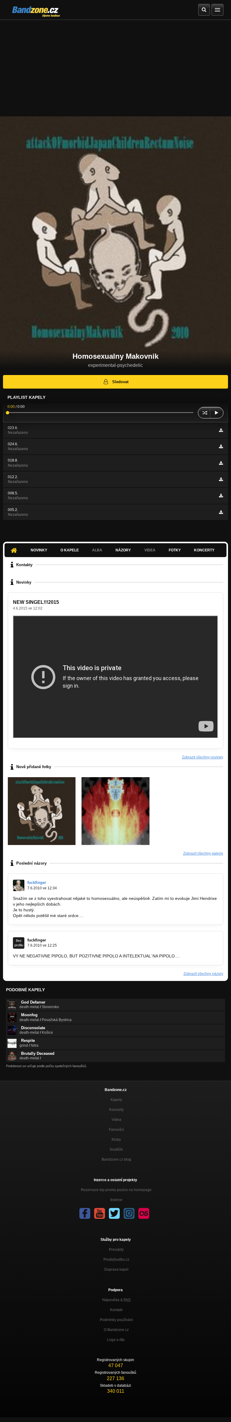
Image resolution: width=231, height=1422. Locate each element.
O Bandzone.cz (116, 1330)
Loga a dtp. (116, 1340)
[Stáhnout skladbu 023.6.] (221, 430)
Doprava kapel (116, 1269)
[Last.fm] (143, 1213)
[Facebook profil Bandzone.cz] (84, 1213)
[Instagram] (129, 1213)
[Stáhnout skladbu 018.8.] (221, 463)
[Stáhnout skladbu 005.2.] (221, 512)
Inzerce (116, 1200)
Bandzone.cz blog (116, 1159)
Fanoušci (116, 1129)
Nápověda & (116, 1300)
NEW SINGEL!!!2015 (36, 602)
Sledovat (120, 382)
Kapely (116, 1100)
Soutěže (116, 1149)
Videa (116, 1120)
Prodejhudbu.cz (116, 1259)
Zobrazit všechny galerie (203, 853)
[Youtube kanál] (99, 1213)
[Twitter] (114, 1213)
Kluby (116, 1139)
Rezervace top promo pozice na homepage (116, 1190)
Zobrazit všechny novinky (202, 757)
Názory (123, 550)
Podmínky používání (116, 1320)
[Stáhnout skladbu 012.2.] (221, 479)
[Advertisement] (115, 65)
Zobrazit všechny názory (203, 974)
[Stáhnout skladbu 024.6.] (221, 446)
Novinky (39, 550)
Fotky (175, 550)
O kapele (69, 550)
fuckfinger (36, 882)
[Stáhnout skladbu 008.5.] (221, 495)
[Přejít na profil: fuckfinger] (18, 885)
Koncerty (204, 550)
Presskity (116, 1249)
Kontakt (116, 1310)
